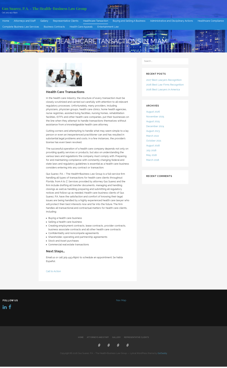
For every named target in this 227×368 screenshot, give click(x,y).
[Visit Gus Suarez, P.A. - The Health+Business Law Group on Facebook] (10, 307)
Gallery (44, 20)
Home (5, 20)
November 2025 (155, 116)
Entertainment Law (108, 26)
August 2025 (153, 121)
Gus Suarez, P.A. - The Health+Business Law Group (44, 8)
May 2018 (151, 155)
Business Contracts (54, 26)
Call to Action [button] (53, 271)
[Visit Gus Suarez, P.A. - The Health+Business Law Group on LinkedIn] (5, 307)
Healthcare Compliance (211, 20)
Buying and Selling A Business (129, 20)
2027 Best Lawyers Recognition (164, 80)
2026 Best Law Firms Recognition (165, 84)
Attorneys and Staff (25, 20)
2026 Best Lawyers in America (163, 89)
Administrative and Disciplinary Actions (171, 20)
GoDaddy (162, 353)
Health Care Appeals (81, 26)
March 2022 (152, 135)
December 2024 (155, 126)
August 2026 (153, 111)
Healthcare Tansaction (95, 20)
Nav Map (121, 300)
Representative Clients (65, 20)
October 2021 (153, 140)
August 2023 (153, 131)
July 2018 (151, 150)
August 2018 (153, 145)
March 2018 (152, 160)
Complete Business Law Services (20, 26)
